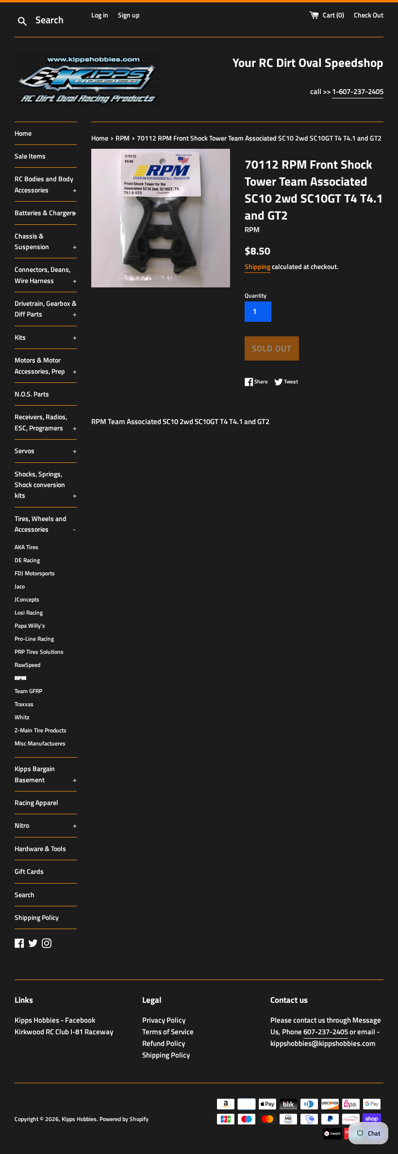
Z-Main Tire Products (40, 730)
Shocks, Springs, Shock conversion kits (46, 485)
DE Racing (27, 560)
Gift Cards (29, 871)
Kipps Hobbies (79, 1118)
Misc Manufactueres (40, 743)
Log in (99, 15)
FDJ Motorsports (35, 573)
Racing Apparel (36, 802)
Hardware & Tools (40, 848)
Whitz (22, 717)
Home (23, 133)
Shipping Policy (37, 917)
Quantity (255, 295)
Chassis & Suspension (46, 241)
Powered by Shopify (124, 1118)
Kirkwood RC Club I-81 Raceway (64, 1031)
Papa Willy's (30, 625)
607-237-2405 (325, 1031)
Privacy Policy (163, 1020)
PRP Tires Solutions (39, 652)
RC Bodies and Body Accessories (46, 184)
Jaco (20, 586)
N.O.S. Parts (32, 394)
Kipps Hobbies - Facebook (55, 1020)
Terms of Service (168, 1031)
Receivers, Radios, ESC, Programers (46, 421)
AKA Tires (26, 547)
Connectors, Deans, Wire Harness (46, 274)
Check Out (368, 15)
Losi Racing (29, 612)
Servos (46, 450)
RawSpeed (27, 665)
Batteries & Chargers (46, 212)
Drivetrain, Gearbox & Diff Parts (46, 308)
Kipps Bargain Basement (46, 773)
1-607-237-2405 (357, 91)
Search (24, 894)
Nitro (46, 825)
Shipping (257, 266)
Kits (46, 337)
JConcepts (27, 599)
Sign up (129, 15)
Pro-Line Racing (34, 638)
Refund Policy (163, 1043)
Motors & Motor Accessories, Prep (46, 365)
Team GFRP (28, 691)
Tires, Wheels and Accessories (45, 523)
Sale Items (30, 156)
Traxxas (24, 704)
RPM (20, 678)
